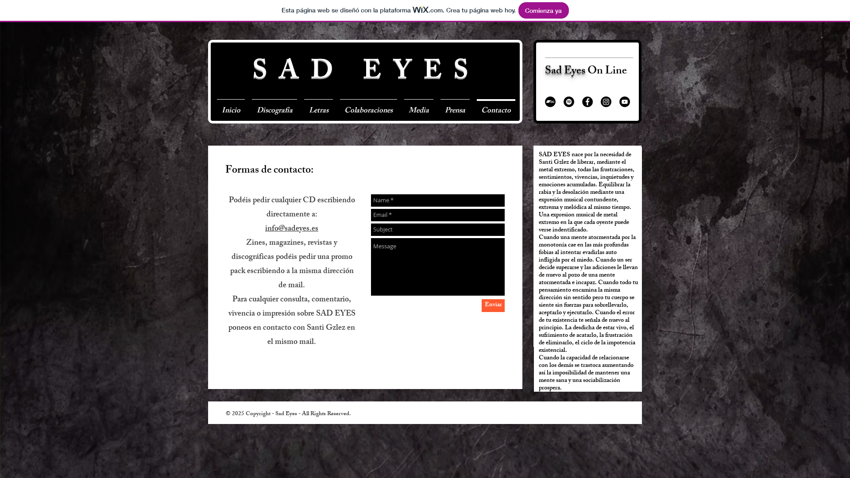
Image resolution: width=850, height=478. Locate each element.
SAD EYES (366, 73)
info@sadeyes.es (291, 229)
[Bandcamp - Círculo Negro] (550, 101)
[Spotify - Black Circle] (569, 101)
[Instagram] (606, 101)
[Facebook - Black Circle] (587, 101)
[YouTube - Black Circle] (624, 101)
